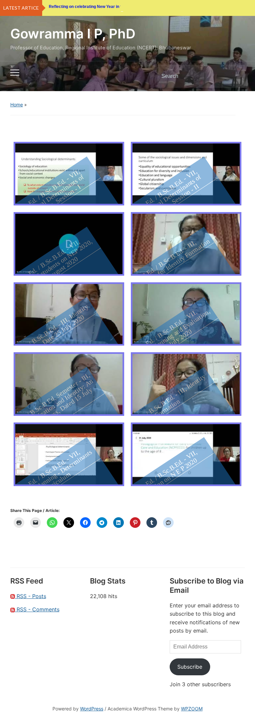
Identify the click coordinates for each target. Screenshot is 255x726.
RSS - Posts (30, 596)
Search (234, 76)
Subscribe (189, 666)
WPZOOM (192, 708)
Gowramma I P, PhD (72, 34)
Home (16, 104)
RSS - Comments (37, 609)
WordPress (91, 708)
